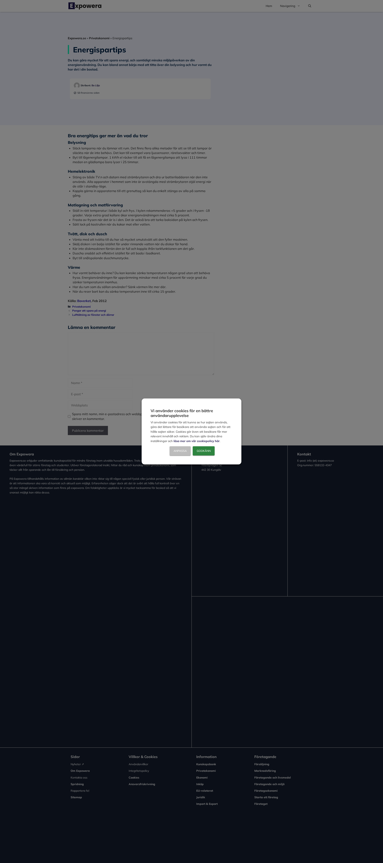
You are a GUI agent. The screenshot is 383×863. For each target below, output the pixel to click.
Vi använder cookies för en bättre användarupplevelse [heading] (182, 413)
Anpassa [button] (180, 451)
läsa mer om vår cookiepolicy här (197, 441)
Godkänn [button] (204, 451)
